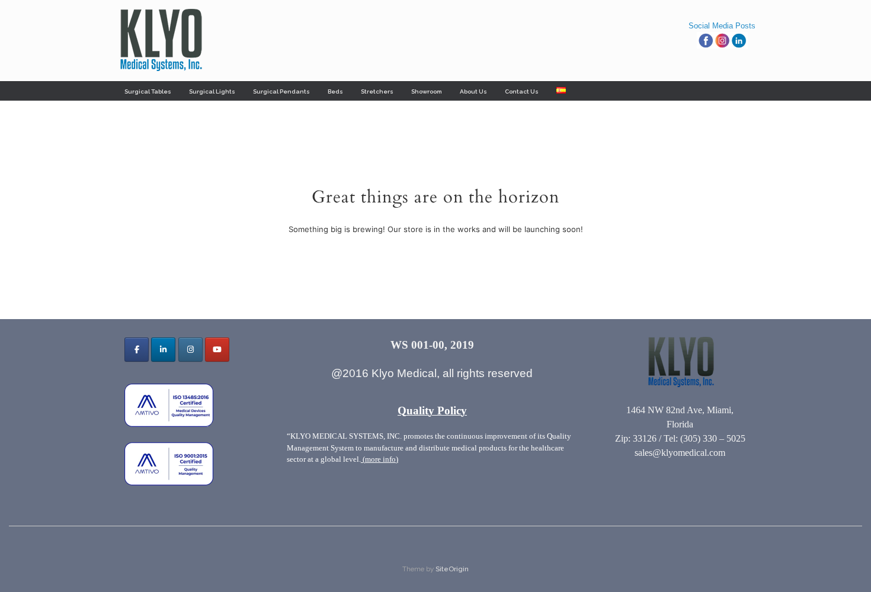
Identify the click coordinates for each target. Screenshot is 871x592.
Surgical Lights (212, 91)
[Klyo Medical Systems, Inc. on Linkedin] (163, 349)
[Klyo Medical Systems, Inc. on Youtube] (217, 349)
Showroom (426, 91)
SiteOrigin (452, 569)
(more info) (379, 459)
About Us (473, 91)
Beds (335, 91)
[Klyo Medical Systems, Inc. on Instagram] (190, 349)
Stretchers (377, 91)
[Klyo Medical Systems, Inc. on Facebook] (136, 349)
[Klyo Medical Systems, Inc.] (160, 40)
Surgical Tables (147, 91)
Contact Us (522, 91)
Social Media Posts (722, 25)
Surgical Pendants (281, 91)
